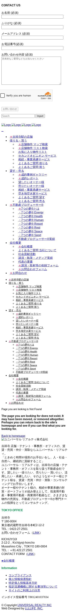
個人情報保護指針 (20, 579)
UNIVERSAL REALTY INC (34, 605)
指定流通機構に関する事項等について (33, 586)
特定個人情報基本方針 (23, 582)
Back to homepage (13, 435)
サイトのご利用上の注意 (24, 590)
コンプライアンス (20, 575)
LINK (36, 532)
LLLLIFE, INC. (34, 608)
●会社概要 (8, 560)
